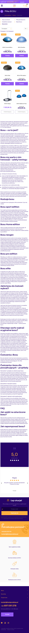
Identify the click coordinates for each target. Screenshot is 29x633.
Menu (2, 590)
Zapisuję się (14, 513)
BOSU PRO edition (21, 75)
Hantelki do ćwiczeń (7, 21)
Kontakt (7, 614)
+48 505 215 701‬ (6, 531)
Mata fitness (19, 21)
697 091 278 (8, 605)
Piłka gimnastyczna (20, 19)
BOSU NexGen (21, 47)
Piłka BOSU (5, 24)
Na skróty (3, 594)
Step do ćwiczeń (6, 19)
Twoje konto (4, 597)
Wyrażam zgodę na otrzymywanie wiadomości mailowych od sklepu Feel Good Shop (15, 517)
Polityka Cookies (10, 629)
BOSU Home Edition (7, 47)
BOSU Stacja (7, 103)
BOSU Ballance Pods (22, 103)
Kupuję (7, 55)
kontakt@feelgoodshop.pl (9, 534)
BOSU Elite (7, 75)
